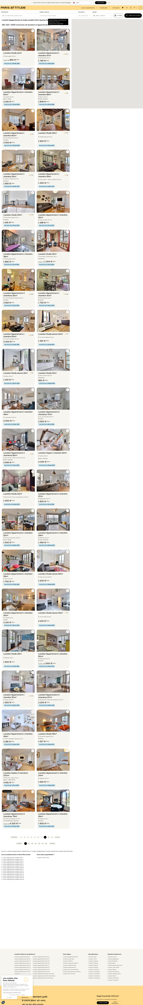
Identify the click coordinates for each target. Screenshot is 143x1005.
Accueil (3, 851)
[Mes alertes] (127, 8)
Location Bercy (112, 963)
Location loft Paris (68, 961)
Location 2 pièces (93, 961)
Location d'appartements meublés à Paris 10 (13, 867)
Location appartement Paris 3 (22, 961)
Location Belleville (112, 961)
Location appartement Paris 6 (22, 967)
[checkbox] (32, 30)
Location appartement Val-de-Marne (43, 978)
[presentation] (89, 7)
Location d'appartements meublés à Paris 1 (12, 857)
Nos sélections (93, 954)
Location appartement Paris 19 (41, 969)
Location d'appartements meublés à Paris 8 (12, 864)
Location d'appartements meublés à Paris (18, 851)
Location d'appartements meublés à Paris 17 (13, 874)
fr (134, 7)
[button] (3, 1002)
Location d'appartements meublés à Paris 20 (13, 879)
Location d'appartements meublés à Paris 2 (12, 859)
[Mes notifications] (131, 8)
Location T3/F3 (92, 959)
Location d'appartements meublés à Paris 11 (12, 869)
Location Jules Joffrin (113, 967)
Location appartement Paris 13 (41, 957)
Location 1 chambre (93, 969)
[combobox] (21, 16)
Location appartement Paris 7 (22, 969)
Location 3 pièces (93, 963)
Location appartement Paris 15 (41, 961)
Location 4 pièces (93, 965)
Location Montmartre (113, 971)
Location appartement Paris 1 (22, 957)
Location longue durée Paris (70, 963)
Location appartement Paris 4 (22, 963)
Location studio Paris (68, 959)
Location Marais (112, 969)
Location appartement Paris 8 (22, 971)
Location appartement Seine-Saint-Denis (44, 976)
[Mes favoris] (123, 8)
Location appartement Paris (70, 957)
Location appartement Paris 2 (22, 959)
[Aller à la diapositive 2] (19, 49)
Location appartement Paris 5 (22, 965)
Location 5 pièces (93, 967)
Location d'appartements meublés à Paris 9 (12, 866)
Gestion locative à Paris (43, 857)
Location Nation (112, 976)
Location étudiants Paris (69, 965)
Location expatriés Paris (69, 967)
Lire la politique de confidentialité (12, 992)
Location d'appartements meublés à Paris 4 (12, 862)
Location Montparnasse (114, 973)
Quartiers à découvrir (114, 954)
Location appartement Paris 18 (41, 967)
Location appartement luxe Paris (72, 971)
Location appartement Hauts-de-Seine (43, 973)
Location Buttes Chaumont (115, 965)
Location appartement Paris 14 (41, 959)
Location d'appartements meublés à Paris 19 (13, 877)
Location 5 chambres (94, 978)
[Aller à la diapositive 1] (17, 49)
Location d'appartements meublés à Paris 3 (12, 861)
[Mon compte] (140, 8)
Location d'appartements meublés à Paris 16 (13, 872)
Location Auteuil (112, 957)
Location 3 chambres (94, 973)
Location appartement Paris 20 (41, 971)
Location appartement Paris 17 (41, 965)
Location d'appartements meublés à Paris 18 (13, 876)
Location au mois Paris (69, 973)
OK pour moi (25, 997)
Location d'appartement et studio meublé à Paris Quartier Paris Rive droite (52, 851)
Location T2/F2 (92, 957)
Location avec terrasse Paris (70, 969)
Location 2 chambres (94, 971)
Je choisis (9, 997)
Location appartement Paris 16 (41, 963)
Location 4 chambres (94, 976)
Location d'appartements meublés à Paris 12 (13, 871)
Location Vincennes (113, 980)
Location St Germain (113, 978)
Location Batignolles (113, 959)
